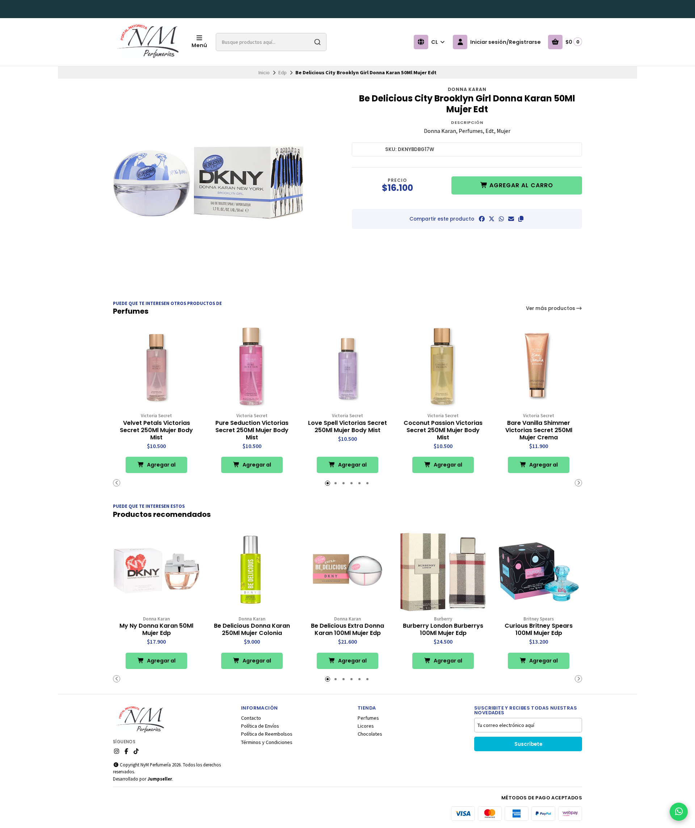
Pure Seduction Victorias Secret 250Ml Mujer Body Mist (251, 430)
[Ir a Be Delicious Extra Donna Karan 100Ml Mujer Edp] (347, 570)
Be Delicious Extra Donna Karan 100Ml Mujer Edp (347, 629)
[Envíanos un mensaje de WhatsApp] (679, 812)
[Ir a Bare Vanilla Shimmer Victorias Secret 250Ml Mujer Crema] (538, 366)
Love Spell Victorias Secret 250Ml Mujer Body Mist (347, 426)
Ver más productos (551, 308)
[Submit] (317, 42)
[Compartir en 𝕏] (491, 219)
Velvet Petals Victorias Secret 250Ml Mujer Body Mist (156, 430)
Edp (282, 72)
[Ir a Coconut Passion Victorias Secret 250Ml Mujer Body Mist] (443, 366)
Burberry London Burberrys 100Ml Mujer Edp (443, 629)
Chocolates (370, 733)
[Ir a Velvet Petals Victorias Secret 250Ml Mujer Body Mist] (156, 366)
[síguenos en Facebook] (126, 751)
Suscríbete (528, 744)
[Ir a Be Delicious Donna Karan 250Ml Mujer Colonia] (251, 570)
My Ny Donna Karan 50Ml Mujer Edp (156, 629)
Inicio (264, 72)
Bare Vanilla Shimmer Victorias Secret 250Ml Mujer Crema (538, 430)
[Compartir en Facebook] (481, 219)
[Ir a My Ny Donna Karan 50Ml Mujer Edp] (156, 570)
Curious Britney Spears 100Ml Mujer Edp (539, 629)
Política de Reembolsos (266, 733)
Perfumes (368, 717)
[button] (521, 219)
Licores (366, 725)
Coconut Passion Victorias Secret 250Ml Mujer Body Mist (443, 430)
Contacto (251, 717)
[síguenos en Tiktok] (136, 751)
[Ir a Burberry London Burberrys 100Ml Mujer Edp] (443, 570)
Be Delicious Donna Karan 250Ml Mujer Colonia (252, 629)
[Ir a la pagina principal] (148, 42)
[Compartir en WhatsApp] (501, 219)
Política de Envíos (260, 725)
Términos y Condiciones (266, 742)
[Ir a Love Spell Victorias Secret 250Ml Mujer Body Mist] (347, 366)
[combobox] (271, 42)
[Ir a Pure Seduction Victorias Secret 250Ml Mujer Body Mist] (251, 366)
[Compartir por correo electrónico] (511, 219)
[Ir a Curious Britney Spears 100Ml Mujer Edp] (538, 570)
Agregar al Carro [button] (161, 467)
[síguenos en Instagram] (116, 751)
